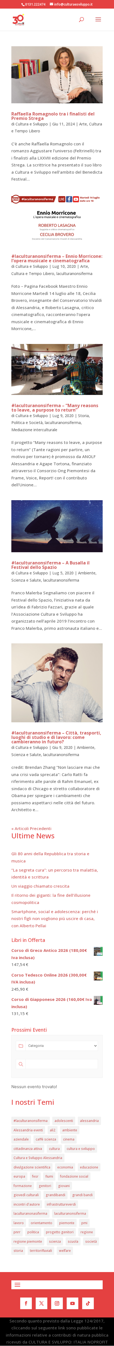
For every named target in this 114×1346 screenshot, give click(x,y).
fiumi (49, 1176)
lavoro (19, 1223)
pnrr (17, 1232)
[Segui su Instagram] (57, 1303)
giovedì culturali (26, 1195)
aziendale (21, 1139)
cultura (54, 1148)
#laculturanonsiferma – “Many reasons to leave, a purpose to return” (54, 407)
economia (65, 1167)
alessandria (89, 1120)
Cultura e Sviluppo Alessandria (38, 1157)
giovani (64, 1185)
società (91, 1241)
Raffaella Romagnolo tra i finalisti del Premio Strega (53, 116)
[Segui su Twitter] (41, 1303)
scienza (55, 1241)
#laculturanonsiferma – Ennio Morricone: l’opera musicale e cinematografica (56, 258)
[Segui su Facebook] (26, 1303)
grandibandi (55, 1195)
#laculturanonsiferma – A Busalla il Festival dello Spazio (50, 565)
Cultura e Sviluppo (31, 124)
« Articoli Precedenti (31, 828)
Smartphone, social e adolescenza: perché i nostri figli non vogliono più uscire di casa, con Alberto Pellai (54, 918)
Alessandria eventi (28, 1130)
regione (87, 1232)
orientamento (41, 1223)
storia (18, 1250)
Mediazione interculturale (34, 429)
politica (33, 1232)
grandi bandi (82, 1195)
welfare (65, 1250)
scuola (73, 1241)
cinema (68, 1139)
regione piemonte (28, 1241)
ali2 (52, 1130)
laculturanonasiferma (30, 1213)
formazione (23, 1185)
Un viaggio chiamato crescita (40, 886)
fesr (35, 1176)
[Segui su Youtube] (72, 1303)
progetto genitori (60, 1232)
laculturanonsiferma (74, 273)
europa (19, 1176)
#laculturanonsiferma (31, 1120)
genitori (45, 1185)
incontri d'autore (27, 1204)
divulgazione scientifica (32, 1167)
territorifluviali (41, 1250)
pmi (84, 1223)
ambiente (69, 1130)
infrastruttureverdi (61, 1204)
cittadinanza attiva (28, 1148)
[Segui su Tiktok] (88, 1303)
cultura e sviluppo (81, 1148)
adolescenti (64, 1120)
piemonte (66, 1223)
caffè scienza (46, 1139)
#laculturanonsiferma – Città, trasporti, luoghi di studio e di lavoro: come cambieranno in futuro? (56, 737)
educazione (89, 1167)
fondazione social (74, 1176)
